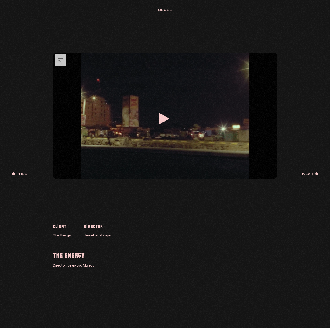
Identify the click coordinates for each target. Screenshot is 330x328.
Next (308, 174)
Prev (22, 174)
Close (165, 10)
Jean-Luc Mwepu (97, 235)
